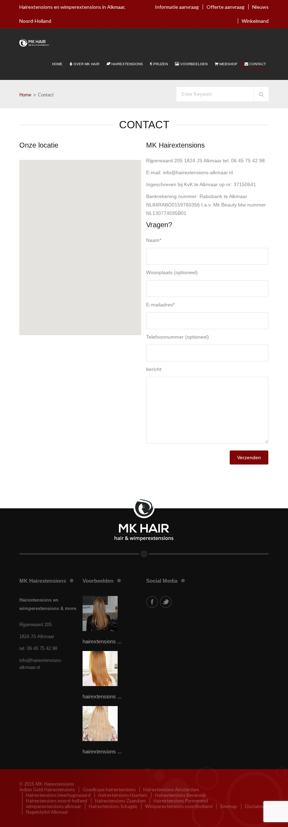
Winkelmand (255, 20)
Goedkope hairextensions (109, 789)
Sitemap (228, 806)
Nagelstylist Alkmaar (47, 812)
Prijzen (160, 64)
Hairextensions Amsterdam (171, 789)
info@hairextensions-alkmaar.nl (40, 664)
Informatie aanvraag (177, 6)
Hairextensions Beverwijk (181, 795)
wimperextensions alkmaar (53, 806)
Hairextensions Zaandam (120, 801)
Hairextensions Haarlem (122, 795)
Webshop (228, 64)
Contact (257, 64)
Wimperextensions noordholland (178, 806)
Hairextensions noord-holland (56, 801)
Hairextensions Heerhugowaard (58, 795)
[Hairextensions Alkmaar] (34, 42)
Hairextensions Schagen (113, 806)
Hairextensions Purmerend (180, 801)
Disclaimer (255, 806)
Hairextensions (127, 64)
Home (57, 64)
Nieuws (260, 6)
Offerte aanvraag (225, 6)
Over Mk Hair (86, 64)
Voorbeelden (194, 64)
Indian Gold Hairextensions (47, 789)
